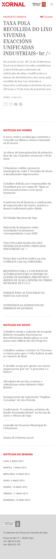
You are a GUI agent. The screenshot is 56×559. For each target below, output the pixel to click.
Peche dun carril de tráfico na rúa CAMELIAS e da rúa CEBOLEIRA (24, 260)
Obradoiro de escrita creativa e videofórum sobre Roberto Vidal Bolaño (23, 384)
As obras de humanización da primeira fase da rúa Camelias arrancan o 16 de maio (27, 155)
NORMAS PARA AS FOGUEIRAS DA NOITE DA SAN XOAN (24, 294)
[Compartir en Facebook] (15, 105)
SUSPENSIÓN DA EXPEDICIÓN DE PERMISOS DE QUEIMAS (23, 307)
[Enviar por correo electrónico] (11, 104)
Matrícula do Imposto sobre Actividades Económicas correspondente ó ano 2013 (21, 230)
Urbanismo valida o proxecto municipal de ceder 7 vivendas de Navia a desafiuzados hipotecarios (27, 171)
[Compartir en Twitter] (20, 105)
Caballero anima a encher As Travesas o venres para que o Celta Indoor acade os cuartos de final (27, 353)
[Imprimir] (5, 104)
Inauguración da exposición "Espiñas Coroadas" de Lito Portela (26, 398)
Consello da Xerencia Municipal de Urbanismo (25, 426)
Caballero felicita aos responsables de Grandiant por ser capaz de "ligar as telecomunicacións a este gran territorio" (27, 188)
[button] (51, 4)
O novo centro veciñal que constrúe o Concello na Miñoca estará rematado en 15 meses (26, 139)
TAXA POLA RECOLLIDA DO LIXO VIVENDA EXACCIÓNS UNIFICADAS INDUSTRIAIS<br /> (24, 246)
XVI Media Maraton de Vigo (20, 217)
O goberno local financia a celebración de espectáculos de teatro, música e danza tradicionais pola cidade (27, 205)
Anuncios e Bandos (14, 16)
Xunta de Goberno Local (18, 437)
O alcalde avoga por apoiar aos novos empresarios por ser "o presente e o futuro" (26, 368)
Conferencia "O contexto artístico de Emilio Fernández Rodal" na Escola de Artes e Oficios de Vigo (26, 412)
